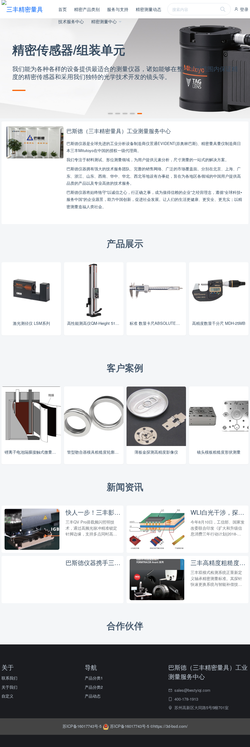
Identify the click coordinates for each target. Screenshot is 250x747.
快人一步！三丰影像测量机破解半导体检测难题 (93, 512)
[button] (110, 113)
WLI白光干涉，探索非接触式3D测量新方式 (218, 512)
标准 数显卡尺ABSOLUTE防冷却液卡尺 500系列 (158, 323)
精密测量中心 (104, 21)
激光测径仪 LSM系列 (31, 323)
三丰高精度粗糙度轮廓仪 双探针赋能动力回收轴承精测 (218, 562)
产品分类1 (94, 678)
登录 (243, 9)
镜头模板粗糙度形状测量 (219, 452)
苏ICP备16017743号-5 (82, 726)
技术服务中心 (71, 21)
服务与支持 (117, 9)
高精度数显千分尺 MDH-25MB (218, 323)
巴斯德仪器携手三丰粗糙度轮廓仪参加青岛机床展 (93, 562)
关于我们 (9, 687)
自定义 (7, 696)
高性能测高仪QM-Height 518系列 (95, 323)
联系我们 (9, 678)
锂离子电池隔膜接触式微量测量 (32, 452)
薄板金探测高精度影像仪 (156, 452)
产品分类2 (94, 687)
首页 (62, 9)
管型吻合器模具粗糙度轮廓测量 (95, 452)
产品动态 (93, 696)
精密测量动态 (148, 9)
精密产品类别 (87, 9)
